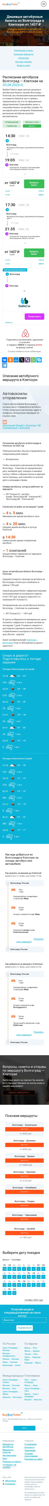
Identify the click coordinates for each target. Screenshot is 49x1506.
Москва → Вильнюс (33, 1400)
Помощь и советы (12, 1461)
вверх (24, 1428)
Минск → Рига (31, 1348)
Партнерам (30, 1450)
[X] (21, 359)
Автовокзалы (9, 1455)
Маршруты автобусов (8, 1445)
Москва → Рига (9, 1388)
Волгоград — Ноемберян (24, 1187)
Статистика (23, 58)
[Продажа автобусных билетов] (11, 4)
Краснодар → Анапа (12, 1365)
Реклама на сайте (33, 1459)
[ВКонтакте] (4, 359)
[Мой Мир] (16, 359)
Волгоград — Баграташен (24, 1125)
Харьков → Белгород (12, 1397)
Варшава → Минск (33, 1363)
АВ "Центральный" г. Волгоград (22, 426)
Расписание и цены (23, 50)
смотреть (24, 1129)
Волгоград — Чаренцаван (24, 1215)
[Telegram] (4, 365)
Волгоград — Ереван (24, 1156)
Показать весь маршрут (30, 940)
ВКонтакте (10, 1481)
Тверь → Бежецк (10, 1362)
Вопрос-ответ (23, 65)
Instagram (10, 1484)
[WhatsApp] (33, 359)
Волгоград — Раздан (24, 1201)
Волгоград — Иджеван (24, 1172)
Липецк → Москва (11, 1359)
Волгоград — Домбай (24, 1229)
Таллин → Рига (31, 1354)
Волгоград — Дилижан (25, 1140)
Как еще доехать (23, 62)
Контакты (29, 1447)
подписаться (24, 1328)
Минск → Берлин (32, 1351)
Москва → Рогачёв (11, 1385)
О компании (30, 1444)
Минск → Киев (31, 1385)
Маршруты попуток (8, 1451)
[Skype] (39, 359)
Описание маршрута (23, 54)
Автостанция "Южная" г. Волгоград (19, 425)
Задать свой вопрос (19, 1093)
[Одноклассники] (10, 359)
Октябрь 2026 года (34, 1300)
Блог (5, 1458)
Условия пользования (31, 1454)
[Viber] (27, 359)
